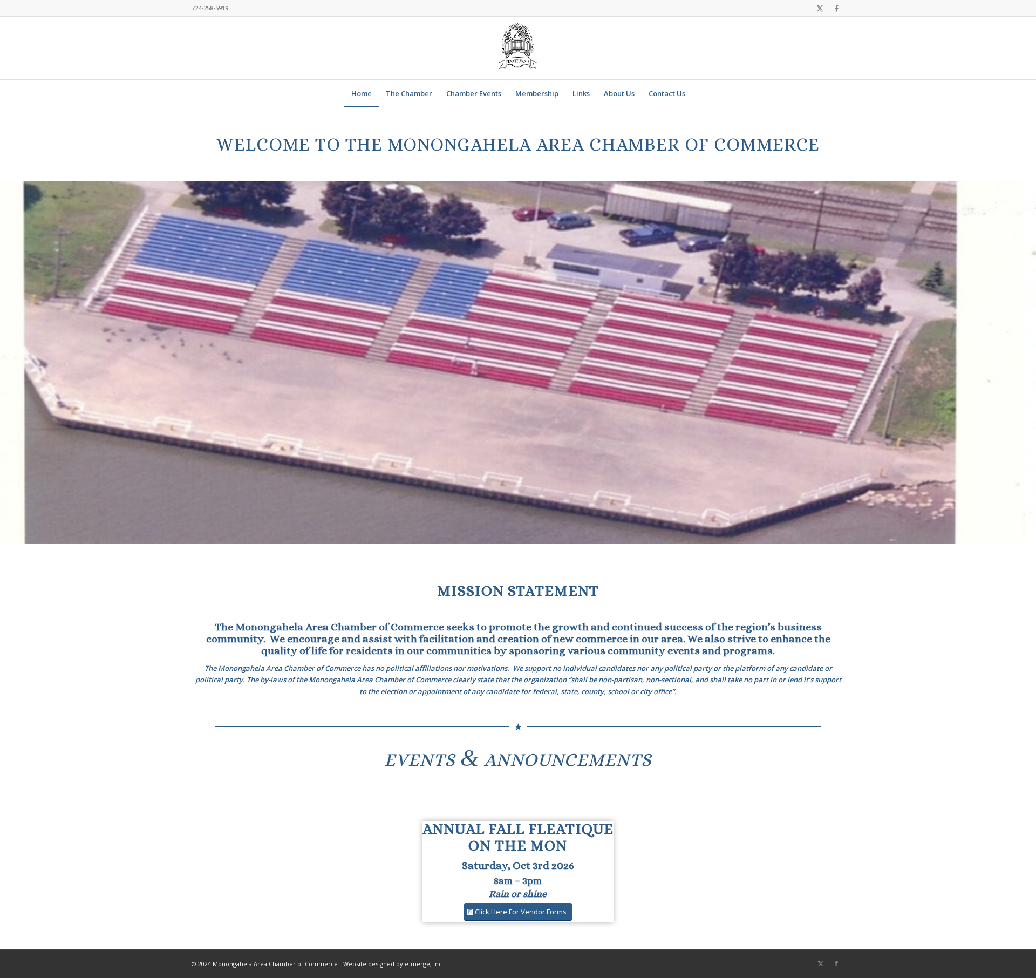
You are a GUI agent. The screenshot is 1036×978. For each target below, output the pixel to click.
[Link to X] (820, 8)
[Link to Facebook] (836, 8)
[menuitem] (361, 93)
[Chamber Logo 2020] (518, 48)
